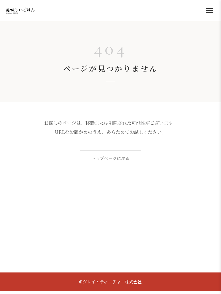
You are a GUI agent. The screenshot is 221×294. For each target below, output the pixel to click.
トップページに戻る (110, 158)
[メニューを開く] (209, 11)
